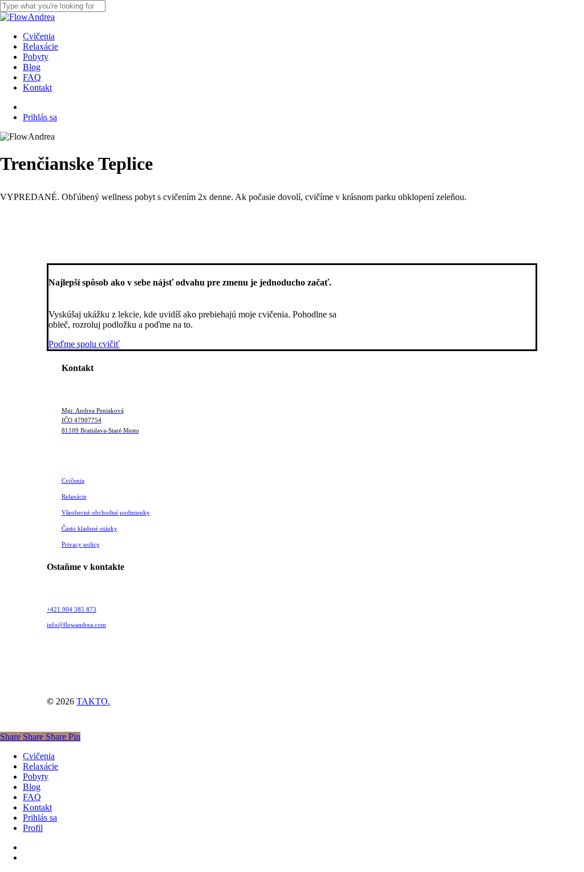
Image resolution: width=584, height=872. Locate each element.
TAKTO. (93, 701)
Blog (31, 787)
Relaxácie (40, 766)
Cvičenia (39, 756)
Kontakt (37, 807)
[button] (84, 344)
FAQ (32, 797)
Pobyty (35, 776)
